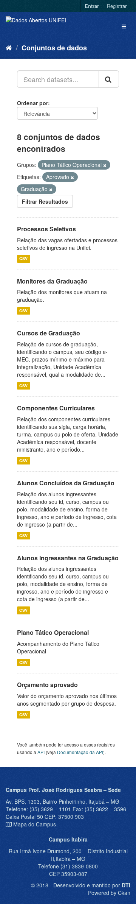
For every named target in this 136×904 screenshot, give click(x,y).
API (41, 752)
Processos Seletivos (46, 228)
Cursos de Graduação (48, 333)
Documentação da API (80, 752)
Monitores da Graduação (52, 281)
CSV (23, 259)
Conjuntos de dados (54, 48)
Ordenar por (32, 103)
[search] (109, 79)
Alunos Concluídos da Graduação (65, 482)
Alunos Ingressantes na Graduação (68, 557)
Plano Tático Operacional (53, 632)
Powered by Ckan (109, 892)
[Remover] (105, 165)
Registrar (117, 5)
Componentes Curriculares (56, 408)
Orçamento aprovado (47, 684)
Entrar (92, 5)
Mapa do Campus (34, 824)
